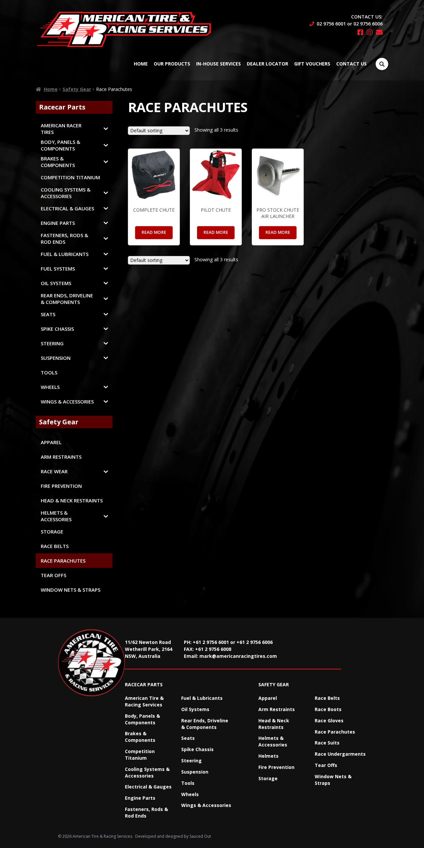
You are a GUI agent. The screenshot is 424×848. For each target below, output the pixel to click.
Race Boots (328, 709)
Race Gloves (329, 720)
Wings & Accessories (206, 805)
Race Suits (327, 743)
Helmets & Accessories (272, 741)
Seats (188, 738)
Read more (153, 232)
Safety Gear (77, 89)
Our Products (172, 64)
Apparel (267, 698)
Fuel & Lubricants (202, 698)
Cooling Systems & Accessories (147, 772)
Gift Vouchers (312, 64)
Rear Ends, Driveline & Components (204, 723)
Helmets (268, 756)
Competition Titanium (140, 754)
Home (141, 64)
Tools (187, 783)
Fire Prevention (276, 767)
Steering (191, 760)
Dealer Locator (267, 64)
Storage (268, 778)
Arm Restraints (276, 709)
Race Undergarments (340, 754)
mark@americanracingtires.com (238, 656)
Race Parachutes (335, 732)
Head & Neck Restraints (273, 723)
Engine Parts (140, 798)
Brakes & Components (140, 736)
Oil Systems (195, 709)
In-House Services (218, 64)
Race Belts (327, 698)
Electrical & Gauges (148, 787)
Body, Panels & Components (142, 719)
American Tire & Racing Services (144, 701)
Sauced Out (200, 836)
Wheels (190, 794)
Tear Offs (326, 765)
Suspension (194, 772)
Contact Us (351, 64)
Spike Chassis (197, 749)
